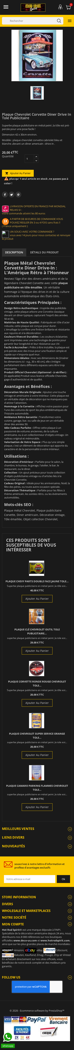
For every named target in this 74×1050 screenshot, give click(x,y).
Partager (5, 195)
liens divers (13, 837)
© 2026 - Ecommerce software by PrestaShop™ (37, 1010)
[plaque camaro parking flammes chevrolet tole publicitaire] (36, 772)
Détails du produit (44, 252)
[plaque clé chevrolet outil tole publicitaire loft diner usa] (36, 616)
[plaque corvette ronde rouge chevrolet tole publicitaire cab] (36, 668)
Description (14, 252)
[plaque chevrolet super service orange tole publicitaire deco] (36, 720)
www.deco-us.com (25, 940)
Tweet (12, 195)
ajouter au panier (18, 173)
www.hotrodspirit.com (55, 940)
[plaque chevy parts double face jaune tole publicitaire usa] (36, 568)
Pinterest (18, 195)
